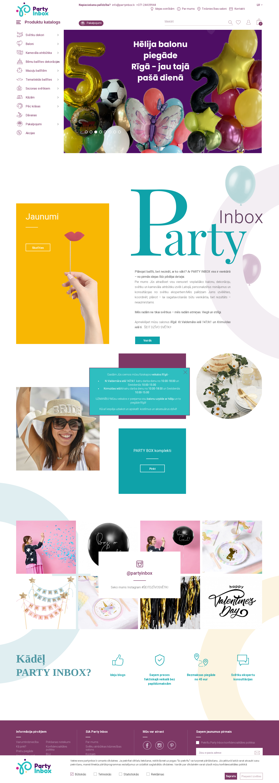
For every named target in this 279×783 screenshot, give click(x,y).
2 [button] (91, 132)
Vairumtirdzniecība (27, 742)
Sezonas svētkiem (38, 88)
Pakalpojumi (94, 22)
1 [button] (86, 132)
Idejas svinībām (164, 8)
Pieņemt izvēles (251, 776)
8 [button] (119, 132)
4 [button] (100, 132)
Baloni (30, 44)
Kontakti (240, 8)
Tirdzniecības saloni (214, 8)
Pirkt (152, 468)
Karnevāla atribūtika (39, 53)
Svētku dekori (35, 35)
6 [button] (110, 132)
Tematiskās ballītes (39, 79)
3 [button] (95, 132)
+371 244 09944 (146, 4)
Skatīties (38, 247)
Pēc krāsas (33, 106)
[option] (163, 91)
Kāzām (30, 97)
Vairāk (147, 340)
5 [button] (105, 132)
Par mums (188, 8)
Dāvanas (31, 115)
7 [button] (114, 132)
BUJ (48, 754)
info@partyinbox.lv (123, 4)
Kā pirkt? (21, 746)
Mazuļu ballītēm (36, 70)
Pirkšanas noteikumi (58, 742)
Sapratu (231, 776)
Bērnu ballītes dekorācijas (43, 62)
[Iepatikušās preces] (238, 22)
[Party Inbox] (32, 9)
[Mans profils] (248, 22)
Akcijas (30, 133)
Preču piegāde (24, 751)
